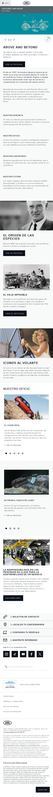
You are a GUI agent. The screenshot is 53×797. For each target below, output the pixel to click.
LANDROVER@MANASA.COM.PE (13, 732)
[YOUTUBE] (23, 654)
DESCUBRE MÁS (13, 598)
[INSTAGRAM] (6, 654)
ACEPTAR (42, 790)
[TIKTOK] (15, 654)
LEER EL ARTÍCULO (15, 313)
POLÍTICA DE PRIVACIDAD (12, 711)
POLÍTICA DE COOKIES (11, 706)
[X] (40, 654)
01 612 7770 (22, 730)
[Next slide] (14, 40)
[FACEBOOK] (31, 654)
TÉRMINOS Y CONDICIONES (13, 701)
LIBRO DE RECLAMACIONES (30, 684)
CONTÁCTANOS (8, 696)
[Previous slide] (5, 40)
